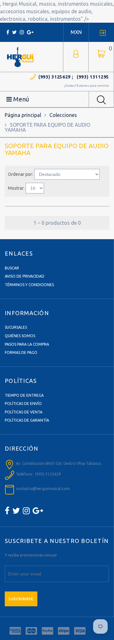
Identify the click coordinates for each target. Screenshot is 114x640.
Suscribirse (21, 599)
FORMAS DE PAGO (21, 352)
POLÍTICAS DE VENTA (23, 412)
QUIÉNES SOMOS (20, 336)
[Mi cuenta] (76, 53)
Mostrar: (16, 188)
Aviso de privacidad (24, 276)
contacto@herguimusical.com (43, 489)
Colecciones (63, 115)
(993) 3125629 (54, 76)
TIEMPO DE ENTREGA (24, 395)
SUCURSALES (16, 327)
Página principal (23, 115)
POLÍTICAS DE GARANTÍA (27, 420)
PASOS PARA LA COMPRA (27, 344)
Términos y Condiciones (29, 285)
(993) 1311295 (93, 76)
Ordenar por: (20, 174)
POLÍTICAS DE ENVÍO (23, 403)
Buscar (12, 268)
